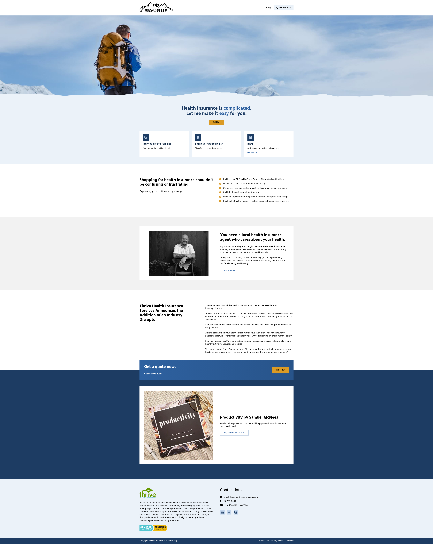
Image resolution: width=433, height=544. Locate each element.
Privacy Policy (277, 540)
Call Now (216, 122)
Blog (268, 7)
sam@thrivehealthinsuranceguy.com (240, 497)
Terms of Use (263, 540)
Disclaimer (289, 540)
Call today (280, 370)
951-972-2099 (229, 501)
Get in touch (229, 271)
